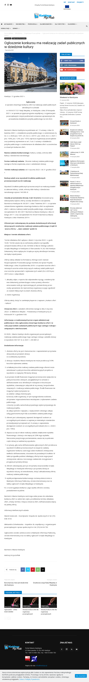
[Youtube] (11, 5)
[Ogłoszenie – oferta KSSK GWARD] (12, 602)
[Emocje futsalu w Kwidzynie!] (64, 123)
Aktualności (64, 94)
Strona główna (8, 33)
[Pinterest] (33, 569)
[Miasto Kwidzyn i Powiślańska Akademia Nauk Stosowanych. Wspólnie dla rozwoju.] (64, 198)
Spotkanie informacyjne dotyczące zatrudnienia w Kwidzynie (77, 163)
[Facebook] (5, 5)
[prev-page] (5, 618)
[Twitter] (28, 569)
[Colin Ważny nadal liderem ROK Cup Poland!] (64, 144)
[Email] (43, 569)
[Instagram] (8, 5)
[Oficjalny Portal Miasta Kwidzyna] (44, 16)
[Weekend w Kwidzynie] (72, 89)
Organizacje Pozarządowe (32, 33)
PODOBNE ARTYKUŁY (13, 592)
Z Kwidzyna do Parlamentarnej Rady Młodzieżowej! (76, 173)
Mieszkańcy (18, 33)
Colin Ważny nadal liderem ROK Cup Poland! (75, 144)
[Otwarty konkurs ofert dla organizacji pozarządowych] (31, 602)
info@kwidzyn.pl (41, 665)
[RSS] (71, 649)
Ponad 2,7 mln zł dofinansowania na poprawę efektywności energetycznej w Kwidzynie (76, 185)
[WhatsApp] (38, 569)
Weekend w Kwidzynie (69, 97)
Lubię (81, 60)
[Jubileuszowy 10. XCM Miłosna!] (64, 154)
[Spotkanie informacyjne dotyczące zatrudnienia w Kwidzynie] (64, 163)
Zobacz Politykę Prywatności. (29, 679)
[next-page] (9, 618)
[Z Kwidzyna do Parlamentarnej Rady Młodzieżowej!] (64, 172)
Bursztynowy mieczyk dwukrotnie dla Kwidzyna (16, 584)
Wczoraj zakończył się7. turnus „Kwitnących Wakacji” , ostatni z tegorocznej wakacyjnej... (77, 212)
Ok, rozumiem (81, 676)
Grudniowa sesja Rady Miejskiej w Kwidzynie (45, 584)
